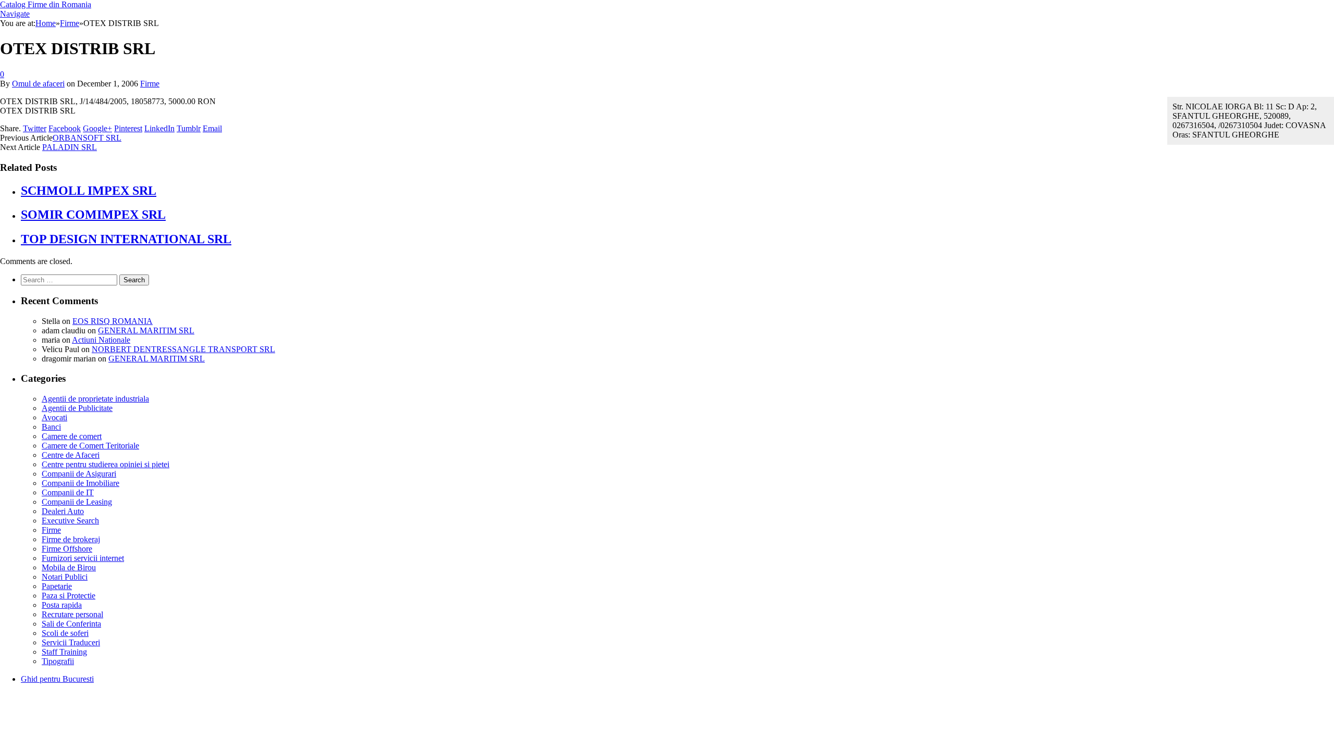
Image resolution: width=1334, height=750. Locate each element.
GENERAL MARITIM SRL (146, 330)
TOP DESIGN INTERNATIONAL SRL (126, 239)
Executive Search (70, 520)
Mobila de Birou (69, 567)
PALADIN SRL (69, 147)
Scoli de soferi (65, 633)
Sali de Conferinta (71, 623)
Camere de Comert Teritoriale (90, 445)
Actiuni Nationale (101, 339)
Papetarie (57, 586)
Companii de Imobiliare (80, 483)
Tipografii (58, 661)
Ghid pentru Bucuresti (57, 678)
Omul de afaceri (38, 83)
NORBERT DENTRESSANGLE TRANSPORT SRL (183, 349)
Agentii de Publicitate (77, 408)
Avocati (54, 417)
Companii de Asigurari (79, 473)
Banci (51, 426)
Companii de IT (68, 492)
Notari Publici (65, 576)
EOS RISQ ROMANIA (112, 321)
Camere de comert (72, 436)
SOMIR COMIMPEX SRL (93, 214)
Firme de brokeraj (71, 539)
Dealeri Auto (63, 511)
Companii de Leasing (77, 501)
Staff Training (64, 651)
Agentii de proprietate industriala (95, 398)
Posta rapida (62, 605)
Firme (149, 83)
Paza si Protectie (68, 595)
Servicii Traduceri (71, 642)
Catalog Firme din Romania (45, 4)
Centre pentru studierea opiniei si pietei (105, 464)
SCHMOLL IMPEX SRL (88, 190)
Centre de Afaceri (71, 455)
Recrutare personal (72, 614)
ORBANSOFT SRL (87, 137)
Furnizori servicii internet (83, 558)
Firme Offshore (67, 548)
